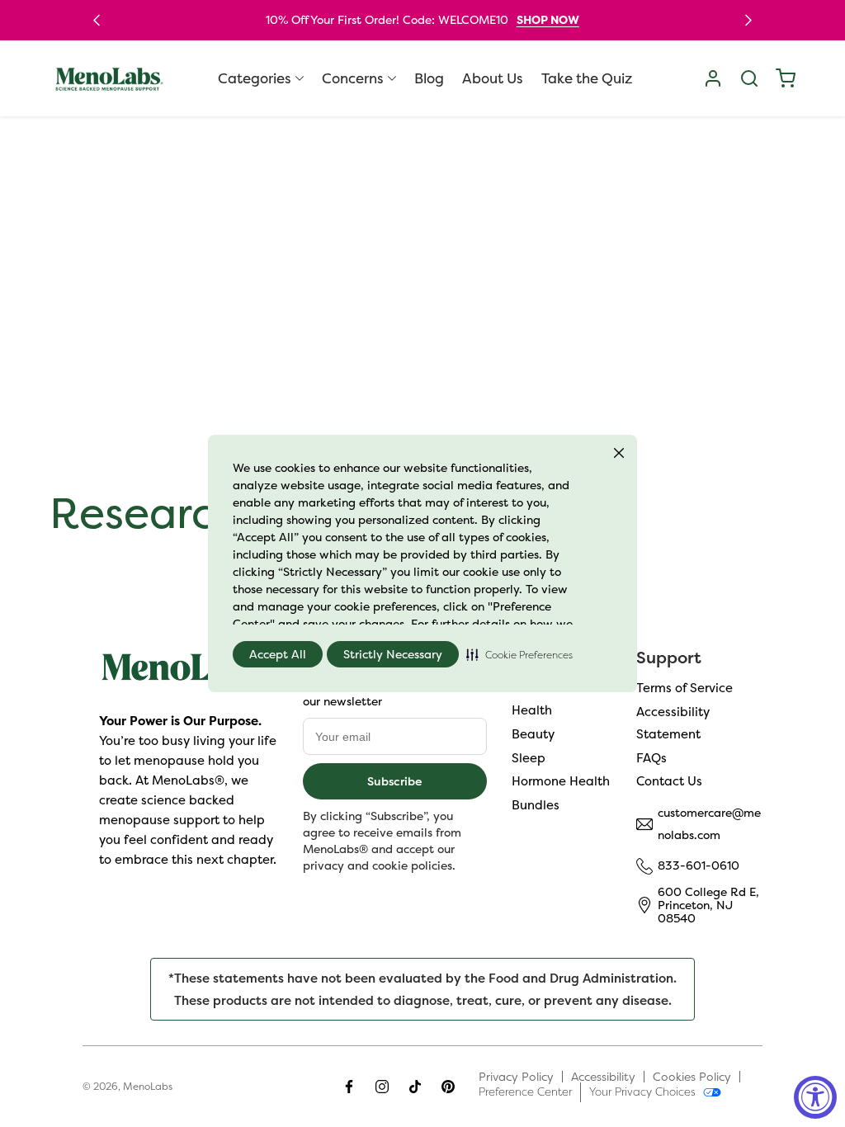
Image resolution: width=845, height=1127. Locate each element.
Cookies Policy (692, 1076)
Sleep (528, 758)
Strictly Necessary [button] (392, 654)
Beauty (533, 734)
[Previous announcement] (96, 19)
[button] (519, 654)
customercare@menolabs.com (709, 823)
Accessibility (603, 1076)
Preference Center (525, 1091)
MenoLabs (147, 1086)
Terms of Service (684, 688)
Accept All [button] (277, 654)
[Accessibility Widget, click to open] (815, 1097)
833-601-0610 (698, 865)
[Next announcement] (748, 19)
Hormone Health (561, 781)
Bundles (535, 805)
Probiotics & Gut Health (560, 699)
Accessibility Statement (673, 723)
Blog (429, 78)
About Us (492, 78)
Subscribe (394, 781)
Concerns (353, 78)
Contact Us (669, 781)
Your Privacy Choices (642, 1091)
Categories (254, 78)
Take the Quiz (586, 78)
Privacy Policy (516, 1076)
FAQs (651, 758)
